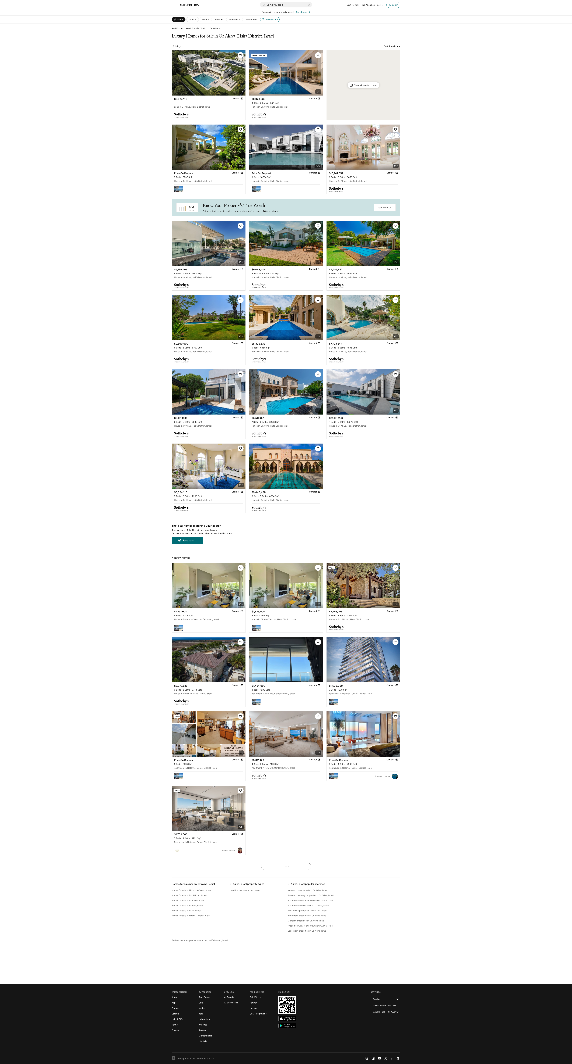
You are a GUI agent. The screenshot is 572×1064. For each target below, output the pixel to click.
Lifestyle (203, 1041)
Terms (175, 1024)
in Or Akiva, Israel (311, 895)
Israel (188, 28)
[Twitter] (385, 1058)
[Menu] (173, 5)
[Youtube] (379, 1058)
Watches (203, 1024)
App (174, 1002)
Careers (175, 1013)
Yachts (202, 1008)
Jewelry (202, 1030)
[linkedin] (392, 1058)
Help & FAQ (177, 1019)
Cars (201, 1002)
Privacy (175, 1030)
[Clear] (309, 4)
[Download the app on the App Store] (287, 1018)
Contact (175, 1008)
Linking (253, 1008)
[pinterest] (398, 1058)
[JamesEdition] (188, 5)
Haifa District (200, 28)
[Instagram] (367, 1058)
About (174, 997)
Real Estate (177, 28)
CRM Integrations (258, 1013)
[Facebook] (373, 1058)
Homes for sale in (191, 890)
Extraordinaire (205, 1035)
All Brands (229, 997)
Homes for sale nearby (193, 883)
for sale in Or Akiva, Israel (245, 890)
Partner (253, 1002)
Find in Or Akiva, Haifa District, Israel (200, 940)
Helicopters (204, 1019)
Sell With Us (255, 997)
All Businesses (231, 1002)
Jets (201, 1013)
